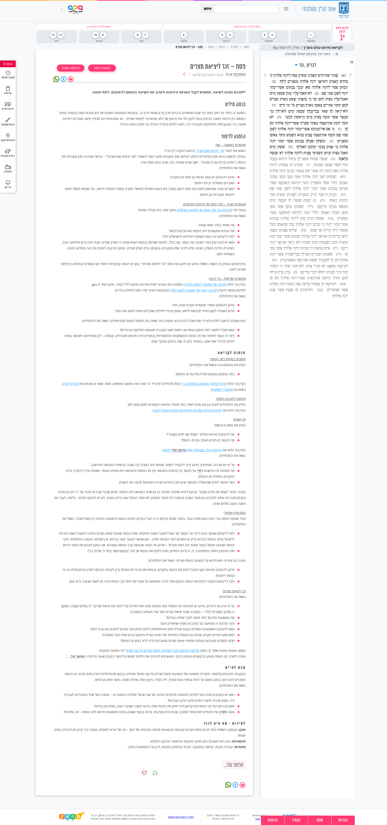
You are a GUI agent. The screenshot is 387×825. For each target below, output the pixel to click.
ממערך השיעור (222, 389)
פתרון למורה (70, 383)
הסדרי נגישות (187, 817)
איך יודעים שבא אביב (210, 150)
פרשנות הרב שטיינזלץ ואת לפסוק (192, 450)
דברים (221, 47)
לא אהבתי (144, 772)
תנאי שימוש (174, 817)
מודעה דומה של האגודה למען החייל (193, 290)
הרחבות (273, 820)
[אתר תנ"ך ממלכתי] (325, 10)
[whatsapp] (57, 78)
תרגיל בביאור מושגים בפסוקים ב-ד (204, 383)
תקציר (296, 820)
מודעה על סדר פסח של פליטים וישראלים (203, 210)
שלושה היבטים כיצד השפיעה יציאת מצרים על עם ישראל (162, 650)
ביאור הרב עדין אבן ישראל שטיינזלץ (307, 54)
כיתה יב (234, 47)
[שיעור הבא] (184, 75)
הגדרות (343, 820)
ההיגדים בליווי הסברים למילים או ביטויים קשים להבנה (187, 410)
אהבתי (155, 772)
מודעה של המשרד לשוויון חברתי (205, 284)
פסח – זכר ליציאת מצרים (189, 47)
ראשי (246, 47)
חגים (210, 47)
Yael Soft (260, 818)
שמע (320, 820)
